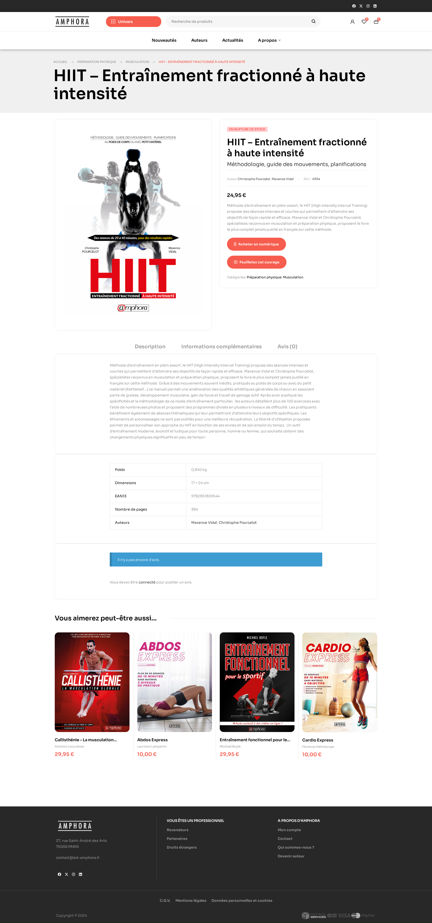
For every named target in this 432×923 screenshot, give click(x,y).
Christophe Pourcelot (254, 179)
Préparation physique (96, 62)
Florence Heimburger (318, 746)
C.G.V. (165, 900)
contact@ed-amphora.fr (78, 857)
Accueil (61, 62)
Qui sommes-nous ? (296, 847)
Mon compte (289, 830)
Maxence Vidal (283, 179)
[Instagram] (368, 5)
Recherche (313, 21)
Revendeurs (177, 830)
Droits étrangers (182, 847)
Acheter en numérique (258, 244)
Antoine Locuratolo (69, 746)
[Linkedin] (375, 5)
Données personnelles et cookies (242, 900)
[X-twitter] (361, 5)
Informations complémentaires (221, 347)
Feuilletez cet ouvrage (260, 262)
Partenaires (177, 838)
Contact (285, 838)
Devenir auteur (291, 856)
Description (150, 347)
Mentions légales (191, 900)
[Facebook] (354, 5)
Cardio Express (317, 740)
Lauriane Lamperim (152, 746)
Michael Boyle (230, 746)
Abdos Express (152, 739)
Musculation (137, 62)
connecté (147, 582)
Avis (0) (288, 347)
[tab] (150, 348)
